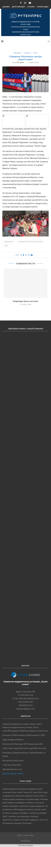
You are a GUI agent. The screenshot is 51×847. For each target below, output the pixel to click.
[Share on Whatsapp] (26, 255)
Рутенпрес (27, 53)
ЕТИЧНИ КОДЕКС (43, 7)
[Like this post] (18, 255)
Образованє (17, 53)
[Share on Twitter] (23, 255)
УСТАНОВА (31, 7)
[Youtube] (30, 3)
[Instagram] (25, 3)
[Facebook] (20, 3)
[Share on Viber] (29, 255)
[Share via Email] (31, 255)
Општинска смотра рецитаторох (30, 241)
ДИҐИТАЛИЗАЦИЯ (18, 7)
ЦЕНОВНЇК (6, 7)
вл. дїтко (20, 62)
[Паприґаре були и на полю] (25, 283)
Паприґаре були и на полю (25, 301)
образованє (9, 241)
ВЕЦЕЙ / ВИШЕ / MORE (12, 774)
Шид (6, 245)
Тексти (35, 53)
